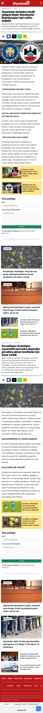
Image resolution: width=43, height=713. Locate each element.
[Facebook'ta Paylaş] (9, 36)
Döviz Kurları (28, 678)
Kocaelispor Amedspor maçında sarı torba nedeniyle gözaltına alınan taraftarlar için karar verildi (20, 274)
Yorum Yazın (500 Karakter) (11, 210)
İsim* (4, 202)
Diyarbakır (10, 686)
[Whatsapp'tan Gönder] (20, 36)
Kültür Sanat (27, 686)
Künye (4, 678)
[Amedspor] (21, 257)
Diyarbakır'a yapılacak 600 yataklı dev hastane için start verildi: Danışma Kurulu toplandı (30, 656)
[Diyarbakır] (21, 293)
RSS (7, 704)
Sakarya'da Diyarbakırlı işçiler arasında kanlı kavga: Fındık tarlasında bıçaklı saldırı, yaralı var (21, 310)
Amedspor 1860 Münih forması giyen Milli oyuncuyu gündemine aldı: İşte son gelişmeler (30, 333)
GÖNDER (21, 227)
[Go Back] (38, 708)
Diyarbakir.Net (6, 8)
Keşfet (19, 686)
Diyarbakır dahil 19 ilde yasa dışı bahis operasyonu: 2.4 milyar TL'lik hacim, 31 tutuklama (30, 322)
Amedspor (17, 343)
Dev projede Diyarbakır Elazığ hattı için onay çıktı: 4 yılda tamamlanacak (30, 667)
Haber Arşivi (18, 678)
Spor (15, 8)
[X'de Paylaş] (14, 36)
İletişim (10, 678)
